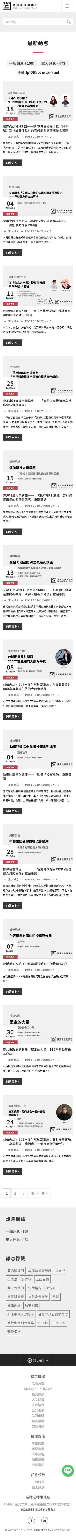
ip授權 (43, 1322)
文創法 (61, 1270)
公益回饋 (42, 1279)
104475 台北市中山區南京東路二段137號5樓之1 (37, 1504)
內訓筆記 (38, 1464)
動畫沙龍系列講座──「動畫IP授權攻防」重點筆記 (37, 776)
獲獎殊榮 (38, 1394)
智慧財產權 (15, 1296)
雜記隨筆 (38, 1448)
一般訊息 (13, 1231)
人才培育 (38, 1404)
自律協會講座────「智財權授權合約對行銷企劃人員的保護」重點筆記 (37, 871)
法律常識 (38, 1459)
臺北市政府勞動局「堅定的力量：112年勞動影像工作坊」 (37, 1051)
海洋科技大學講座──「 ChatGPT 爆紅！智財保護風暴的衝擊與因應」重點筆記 (37, 497)
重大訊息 (14, 136)
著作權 (27, 1279)
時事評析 (38, 1454)
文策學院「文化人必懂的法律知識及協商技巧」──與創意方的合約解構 (35, 223)
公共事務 (38, 1410)
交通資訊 (38, 1426)
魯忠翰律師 (15, 1287)
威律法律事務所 (39, 1270)
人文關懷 (38, 1399)
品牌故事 (38, 1383)
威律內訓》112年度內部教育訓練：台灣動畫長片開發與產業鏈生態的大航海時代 (37, 686)
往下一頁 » (39, 1193)
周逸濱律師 (15, 1270)
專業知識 (38, 1443)
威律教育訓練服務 (20, 1322)
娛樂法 (12, 1279)
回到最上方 (40, 1360)
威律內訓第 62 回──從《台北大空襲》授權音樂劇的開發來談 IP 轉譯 (37, 313)
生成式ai (58, 1322)
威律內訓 (14, 1305)
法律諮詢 (35, 1287)
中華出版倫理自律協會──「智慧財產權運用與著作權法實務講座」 (37, 403)
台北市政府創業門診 (53, 1314)
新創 (55, 1296)
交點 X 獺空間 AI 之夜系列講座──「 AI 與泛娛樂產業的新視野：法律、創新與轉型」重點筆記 (37, 592)
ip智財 (51, 1287)
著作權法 (14, 1331)
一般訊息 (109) (22, 63)
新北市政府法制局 (20, 1314)
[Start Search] (69, 22)
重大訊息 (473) (54, 63)
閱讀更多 (12, 163)
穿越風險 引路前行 (38, 1388)
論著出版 (38, 1415)
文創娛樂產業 (38, 1296)
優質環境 (38, 1421)
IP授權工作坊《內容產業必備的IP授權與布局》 (35, 964)
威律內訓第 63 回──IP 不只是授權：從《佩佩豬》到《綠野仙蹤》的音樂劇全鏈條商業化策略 (35, 128)
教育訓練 (31, 1305)
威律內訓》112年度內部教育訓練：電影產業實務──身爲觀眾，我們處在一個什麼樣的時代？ (37, 1141)
